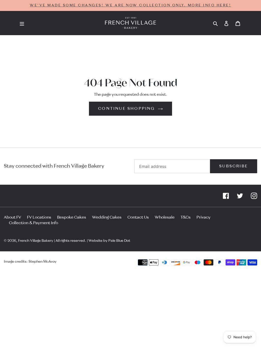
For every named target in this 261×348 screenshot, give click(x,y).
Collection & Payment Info (33, 223)
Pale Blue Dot (119, 241)
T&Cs (185, 217)
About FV (12, 217)
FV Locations (39, 217)
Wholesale (165, 217)
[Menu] (22, 23)
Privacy (204, 217)
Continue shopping (126, 108)
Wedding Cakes (107, 217)
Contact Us (138, 217)
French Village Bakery (35, 241)
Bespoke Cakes (71, 217)
